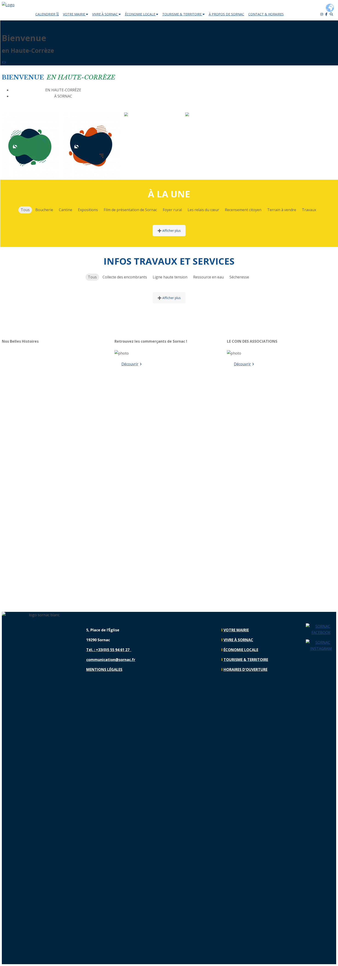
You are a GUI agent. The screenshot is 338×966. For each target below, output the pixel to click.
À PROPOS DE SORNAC (226, 14)
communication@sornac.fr (110, 659)
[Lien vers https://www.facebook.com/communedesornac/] (327, 14)
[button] (3, 62)
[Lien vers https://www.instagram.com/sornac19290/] (322, 14)
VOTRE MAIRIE (74, 14)
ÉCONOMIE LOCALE (140, 14)
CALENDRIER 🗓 (47, 14)
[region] (56, 475)
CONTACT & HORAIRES (266, 14)
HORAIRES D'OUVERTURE (245, 669)
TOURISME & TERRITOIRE (182, 14)
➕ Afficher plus (169, 230)
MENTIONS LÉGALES (104, 669)
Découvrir (129, 364)
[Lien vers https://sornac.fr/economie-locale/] (143, 115)
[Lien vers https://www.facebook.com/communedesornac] (321, 629)
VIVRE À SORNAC (105, 14)
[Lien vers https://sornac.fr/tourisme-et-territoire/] (210, 115)
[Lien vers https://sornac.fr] (8, 4)
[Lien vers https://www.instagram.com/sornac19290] (321, 645)
